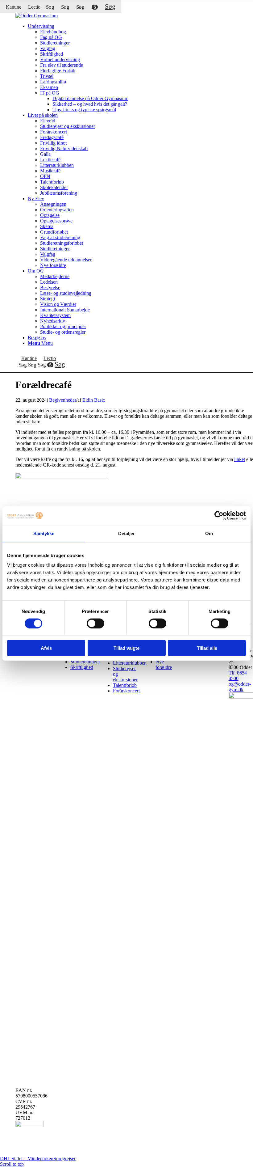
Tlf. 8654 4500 (238, 675)
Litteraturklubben (130, 663)
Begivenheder (62, 400)
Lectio (34, 7)
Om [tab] (209, 533)
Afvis (46, 648)
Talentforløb (125, 685)
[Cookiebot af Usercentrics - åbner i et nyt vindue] (219, 515)
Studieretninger (85, 661)
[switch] (95, 623)
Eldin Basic (93, 400)
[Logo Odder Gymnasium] (36, 15)
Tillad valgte (126, 648)
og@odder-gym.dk (240, 686)
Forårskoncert (126, 690)
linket (239, 459)
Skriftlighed (81, 667)
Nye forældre (164, 664)
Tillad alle (207, 648)
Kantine (13, 7)
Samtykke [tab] (44, 533)
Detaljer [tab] (126, 533)
